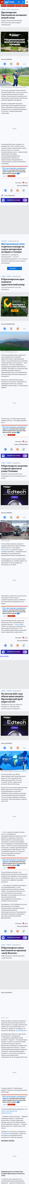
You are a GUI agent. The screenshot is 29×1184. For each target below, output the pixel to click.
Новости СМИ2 (4, 657)
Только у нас (11, 5)
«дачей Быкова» (15, 1027)
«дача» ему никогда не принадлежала (14, 1108)
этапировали (5, 1128)
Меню (2, 2)
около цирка (19, 625)
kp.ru (26, 182)
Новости (3, 5)
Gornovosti (5, 552)
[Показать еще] (24, 64)
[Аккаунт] (27, 2)
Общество (9, 276)
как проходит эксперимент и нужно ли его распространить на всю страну (14, 170)
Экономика (9, 691)
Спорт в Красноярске (10, 195)
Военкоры (19, 5)
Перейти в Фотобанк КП (20, 772)
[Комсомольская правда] (9, 2)
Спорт (8, 9)
